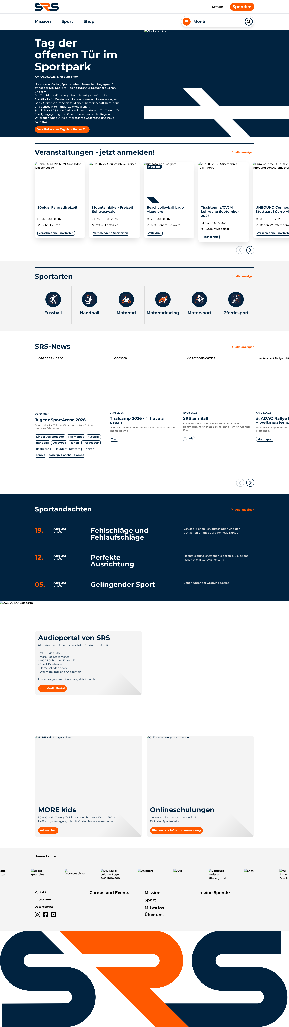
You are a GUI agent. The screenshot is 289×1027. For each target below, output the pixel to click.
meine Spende (214, 892)
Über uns (154, 914)
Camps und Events (109, 892)
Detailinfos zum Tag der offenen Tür (62, 129)
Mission (43, 21)
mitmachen (48, 830)
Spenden (242, 6)
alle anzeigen (244, 276)
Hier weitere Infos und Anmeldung (176, 830)
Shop (89, 21)
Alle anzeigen (244, 509)
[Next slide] (250, 250)
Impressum (43, 899)
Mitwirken (155, 907)
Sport (67, 21)
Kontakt (217, 6)
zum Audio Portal (52, 688)
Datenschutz (44, 906)
